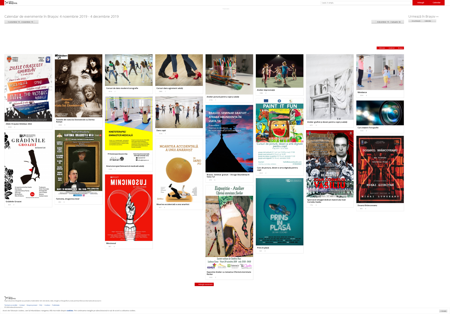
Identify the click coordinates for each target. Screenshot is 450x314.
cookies (70, 310)
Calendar (427, 21)
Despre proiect (32, 305)
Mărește (382, 48)
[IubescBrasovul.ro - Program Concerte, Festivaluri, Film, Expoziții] (2, 2)
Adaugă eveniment (205, 284)
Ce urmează (415, 21)
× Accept (443, 311)
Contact (22, 305)
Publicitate (225, 9)
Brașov (400, 48)
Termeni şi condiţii (10, 305)
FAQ (40, 305)
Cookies (47, 305)
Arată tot (391, 48)
